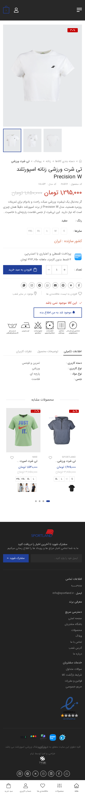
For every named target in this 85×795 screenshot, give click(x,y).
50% (75, 411)
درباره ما (77, 654)
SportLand (69, 457)
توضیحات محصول (47, 351)
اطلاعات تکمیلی (72, 351)
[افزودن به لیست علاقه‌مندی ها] (50, 458)
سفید (64, 220)
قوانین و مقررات (73, 681)
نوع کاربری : (75, 368)
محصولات (76, 630)
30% (72, 30)
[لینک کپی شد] (24, 285)
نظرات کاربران (24, 351)
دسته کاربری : (74, 363)
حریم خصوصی (74, 687)
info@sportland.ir (63, 593)
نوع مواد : (76, 373)
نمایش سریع (61, 448)
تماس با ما (76, 642)
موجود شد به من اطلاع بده (55, 312)
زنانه (48, 161)
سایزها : (77, 231)
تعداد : (78, 269)
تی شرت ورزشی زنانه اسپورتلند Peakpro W (50, 461)
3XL (18, 479)
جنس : (78, 379)
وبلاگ (79, 636)
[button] (48, 501)
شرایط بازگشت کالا (72, 675)
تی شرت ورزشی (20, 161)
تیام (32, 753)
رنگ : (78, 220)
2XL (23, 479)
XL (56, 479)
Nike (34, 457)
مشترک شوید (17, 558)
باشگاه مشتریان (73, 624)
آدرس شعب (75, 648)
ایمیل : (78, 593)
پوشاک (37, 161)
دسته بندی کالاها (65, 161)
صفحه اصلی (75, 618)
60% (36, 411)
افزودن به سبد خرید (20, 269)
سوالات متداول (74, 669)
